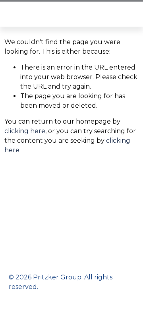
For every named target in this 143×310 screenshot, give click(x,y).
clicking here (24, 131)
